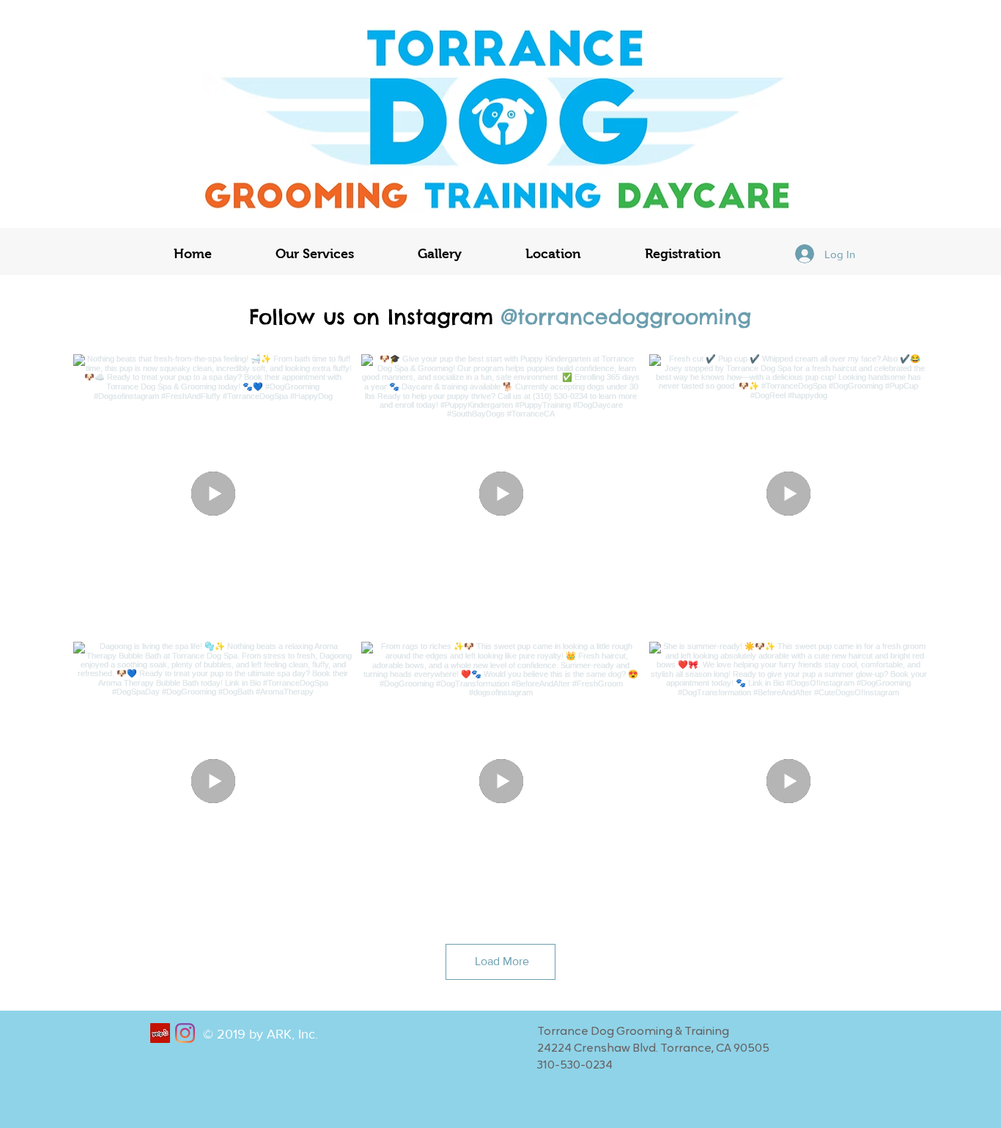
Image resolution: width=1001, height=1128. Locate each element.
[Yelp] (160, 1033)
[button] (314, 254)
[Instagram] (185, 1033)
